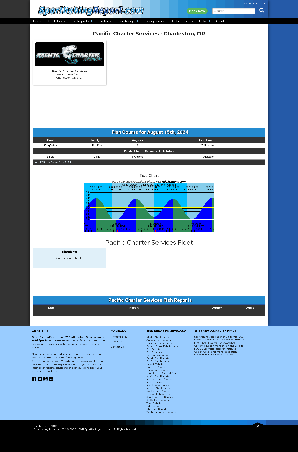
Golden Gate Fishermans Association (215, 351)
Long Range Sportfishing (161, 373)
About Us (116, 341)
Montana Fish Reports (159, 378)
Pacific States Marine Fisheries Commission (219, 339)
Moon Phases (154, 381)
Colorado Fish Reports (159, 343)
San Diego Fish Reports (159, 396)
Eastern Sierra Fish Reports (162, 346)
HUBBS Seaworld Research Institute (215, 348)
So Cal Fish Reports (157, 400)
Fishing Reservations (158, 354)
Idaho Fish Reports (157, 369)
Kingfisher (50, 145)
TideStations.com (173, 181)
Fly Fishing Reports (157, 361)
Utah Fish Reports (156, 408)
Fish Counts (153, 349)
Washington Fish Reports (161, 411)
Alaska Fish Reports (157, 337)
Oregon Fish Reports (158, 393)
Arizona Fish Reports (158, 339)
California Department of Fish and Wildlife (218, 345)
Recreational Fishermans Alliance (213, 354)
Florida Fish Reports (157, 358)
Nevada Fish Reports (158, 388)
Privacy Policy (119, 336)
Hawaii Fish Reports (157, 364)
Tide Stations (153, 405)
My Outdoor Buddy (157, 385)
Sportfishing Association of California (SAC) (219, 336)
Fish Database (154, 352)
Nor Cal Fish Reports (158, 390)
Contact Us (117, 346)
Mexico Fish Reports (157, 376)
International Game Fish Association (215, 342)
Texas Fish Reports (156, 403)
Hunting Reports (156, 366)
